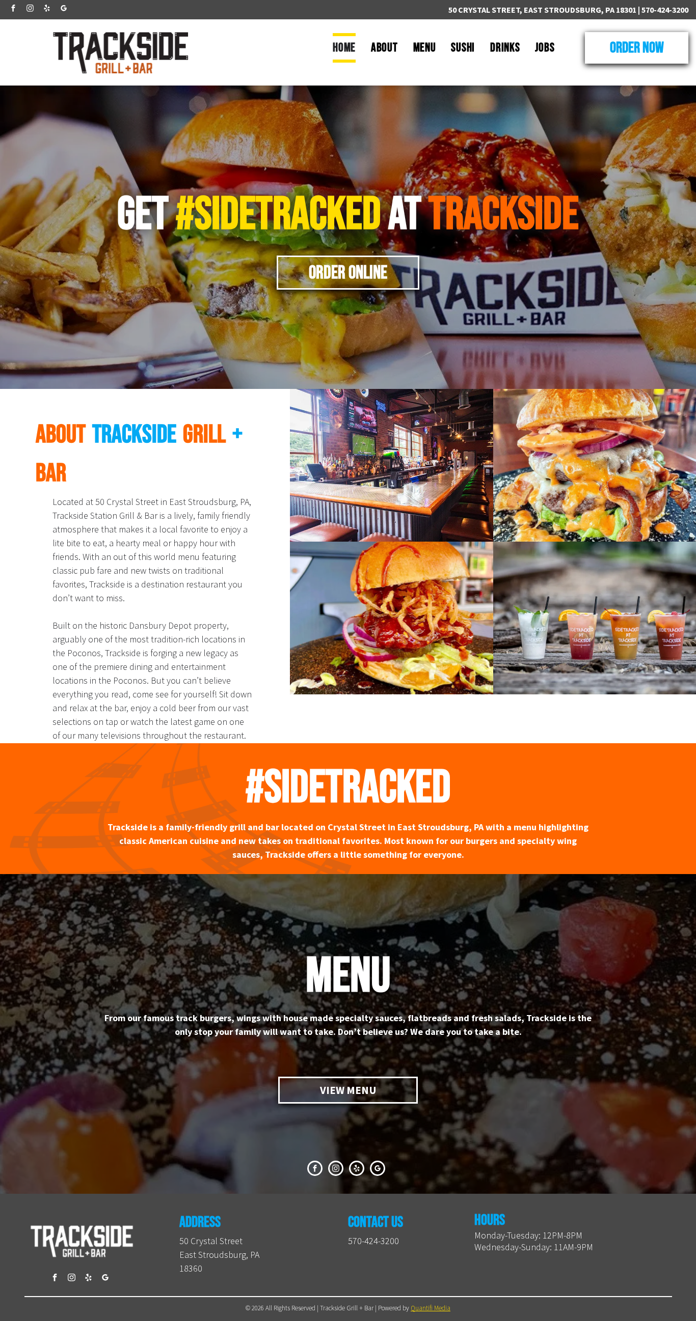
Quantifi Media (430, 1308)
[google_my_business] (63, 9)
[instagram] (30, 9)
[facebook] (13, 9)
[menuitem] (344, 48)
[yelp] (46, 9)
